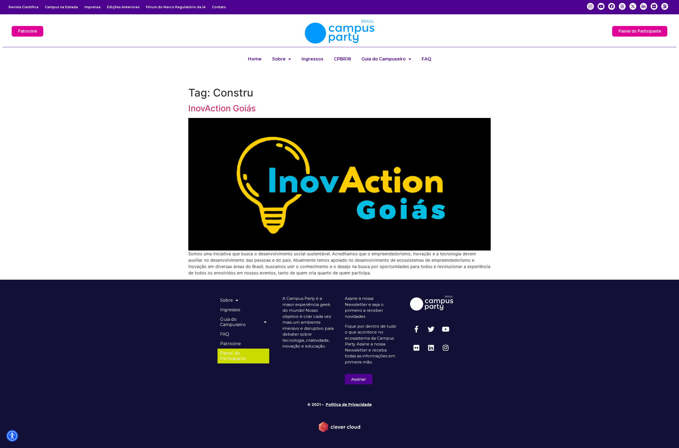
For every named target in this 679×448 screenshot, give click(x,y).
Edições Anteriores (123, 7)
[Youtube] (445, 329)
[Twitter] (431, 329)
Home (255, 59)
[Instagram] (445, 347)
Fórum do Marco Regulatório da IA (176, 7)
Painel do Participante (233, 356)
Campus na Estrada (61, 7)
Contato (219, 7)
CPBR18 (342, 59)
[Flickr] (416, 347)
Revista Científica (23, 7)
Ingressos (312, 59)
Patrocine (230, 343)
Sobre (279, 59)
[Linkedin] (431, 347)
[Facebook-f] (416, 329)
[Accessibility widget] (12, 436)
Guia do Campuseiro (384, 59)
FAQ (426, 59)
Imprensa (92, 7)
